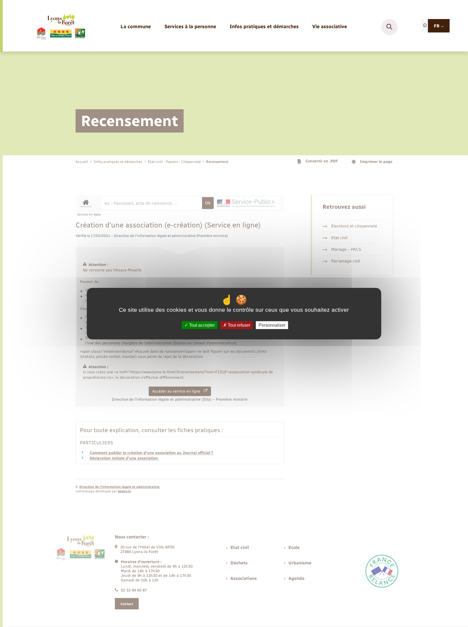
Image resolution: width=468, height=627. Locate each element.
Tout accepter (201, 325)
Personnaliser (272, 325)
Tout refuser (238, 325)
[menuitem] (136, 27)
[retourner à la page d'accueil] (60, 27)
